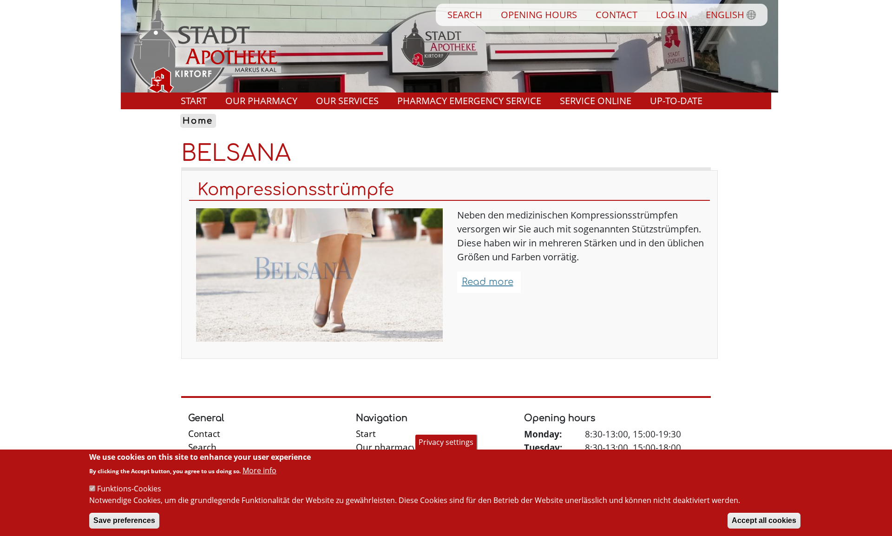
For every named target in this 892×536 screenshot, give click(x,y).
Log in (671, 14)
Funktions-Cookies (129, 488)
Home (198, 121)
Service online (595, 100)
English (725, 14)
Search (464, 14)
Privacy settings (446, 442)
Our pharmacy (261, 100)
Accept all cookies (764, 520)
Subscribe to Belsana (185, 370)
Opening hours (539, 14)
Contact (616, 14)
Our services (347, 100)
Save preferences (124, 520)
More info (259, 470)
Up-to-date (676, 100)
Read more (487, 282)
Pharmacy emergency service (469, 100)
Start (194, 100)
